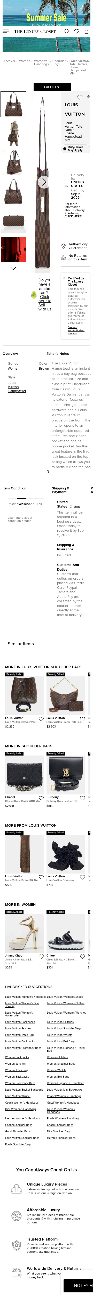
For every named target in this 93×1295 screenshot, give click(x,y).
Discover (9, 61)
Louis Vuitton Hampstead (17, 387)
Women (24, 61)
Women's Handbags (41, 63)
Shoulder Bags (59, 63)
